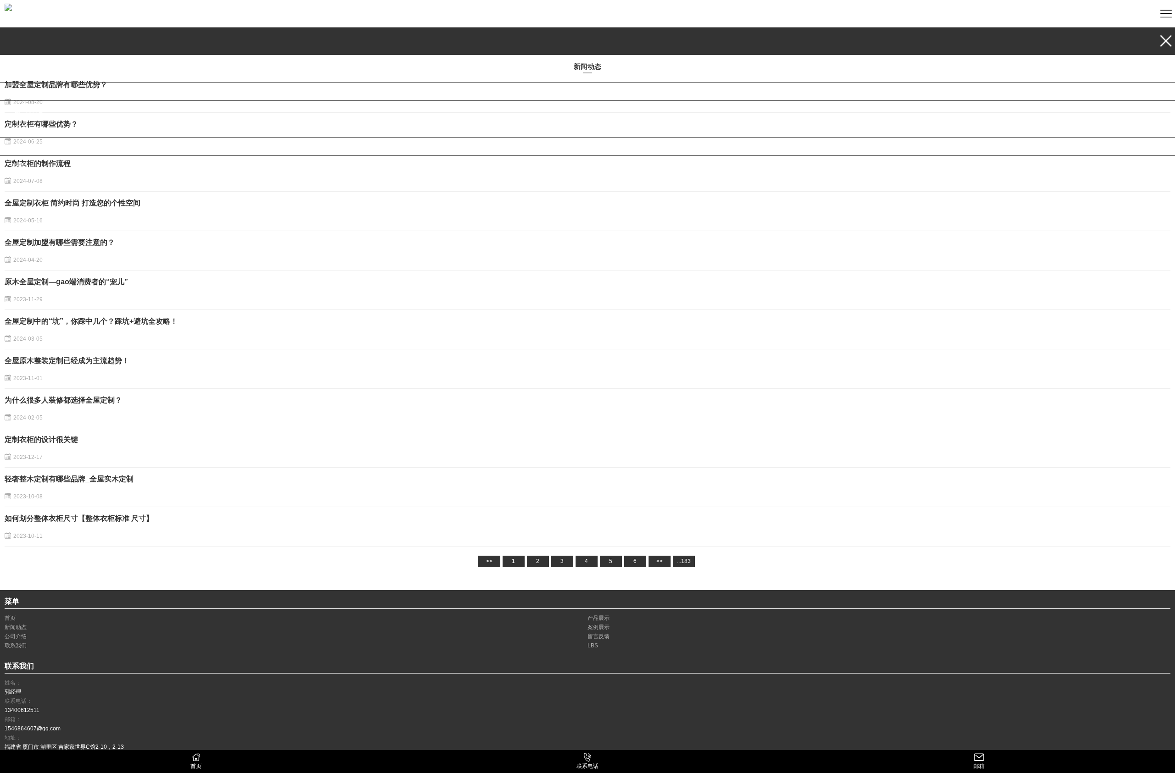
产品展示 (28, 55)
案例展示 (28, 91)
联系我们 (28, 146)
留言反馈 (28, 128)
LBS (21, 165)
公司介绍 (28, 110)
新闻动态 (28, 73)
